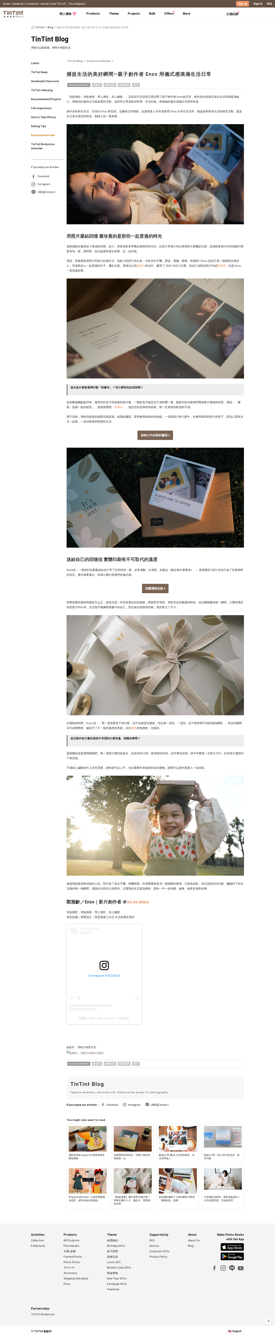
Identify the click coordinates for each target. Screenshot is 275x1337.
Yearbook (113, 1289)
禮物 (134, 728)
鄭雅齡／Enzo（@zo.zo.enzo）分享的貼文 (104, 1018)
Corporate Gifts (159, 1251)
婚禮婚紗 (112, 1240)
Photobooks (71, 1245)
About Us (194, 1240)
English (237, 1331)
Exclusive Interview (43, 135)
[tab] (93, 14)
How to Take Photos (43, 117)
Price (67, 1283)
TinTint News (39, 72)
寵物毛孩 (112, 1256)
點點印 (141, 265)
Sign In (257, 3)
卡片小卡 (69, 1267)
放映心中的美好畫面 (154, 435)
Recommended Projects (46, 99)
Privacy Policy (158, 1256)
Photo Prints (72, 1262)
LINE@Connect (47, 192)
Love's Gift (114, 1262)
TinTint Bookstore (43, 1314)
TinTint (39, 27)
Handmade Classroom (45, 81)
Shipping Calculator (76, 1278)
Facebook (43, 176)
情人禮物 (65, 14)
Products (93, 13)
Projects (134, 13)
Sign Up (242, 3)
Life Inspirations (41, 108)
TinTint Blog (49, 39)
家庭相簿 (124, 84)
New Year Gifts (116, 1278)
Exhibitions (38, 1245)
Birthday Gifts (116, 1245)
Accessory (70, 1273)
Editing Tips (38, 126)
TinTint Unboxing (42, 90)
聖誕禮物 (112, 1273)
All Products (71, 1240)
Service (154, 1245)
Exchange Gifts (117, 1283)
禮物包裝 (110, 84)
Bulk (152, 13)
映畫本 (97, 84)
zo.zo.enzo (138, 902)
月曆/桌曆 (70, 1251)
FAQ (269, 3)
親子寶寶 (112, 1251)
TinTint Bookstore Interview (42, 146)
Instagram (44, 184)
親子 (136, 84)
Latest (35, 63)
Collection (37, 1240)
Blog (51, 27)
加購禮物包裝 (154, 588)
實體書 (221, 265)
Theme (114, 13)
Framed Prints (73, 1256)
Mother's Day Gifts (119, 1267)
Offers (169, 13)
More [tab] (186, 13)
